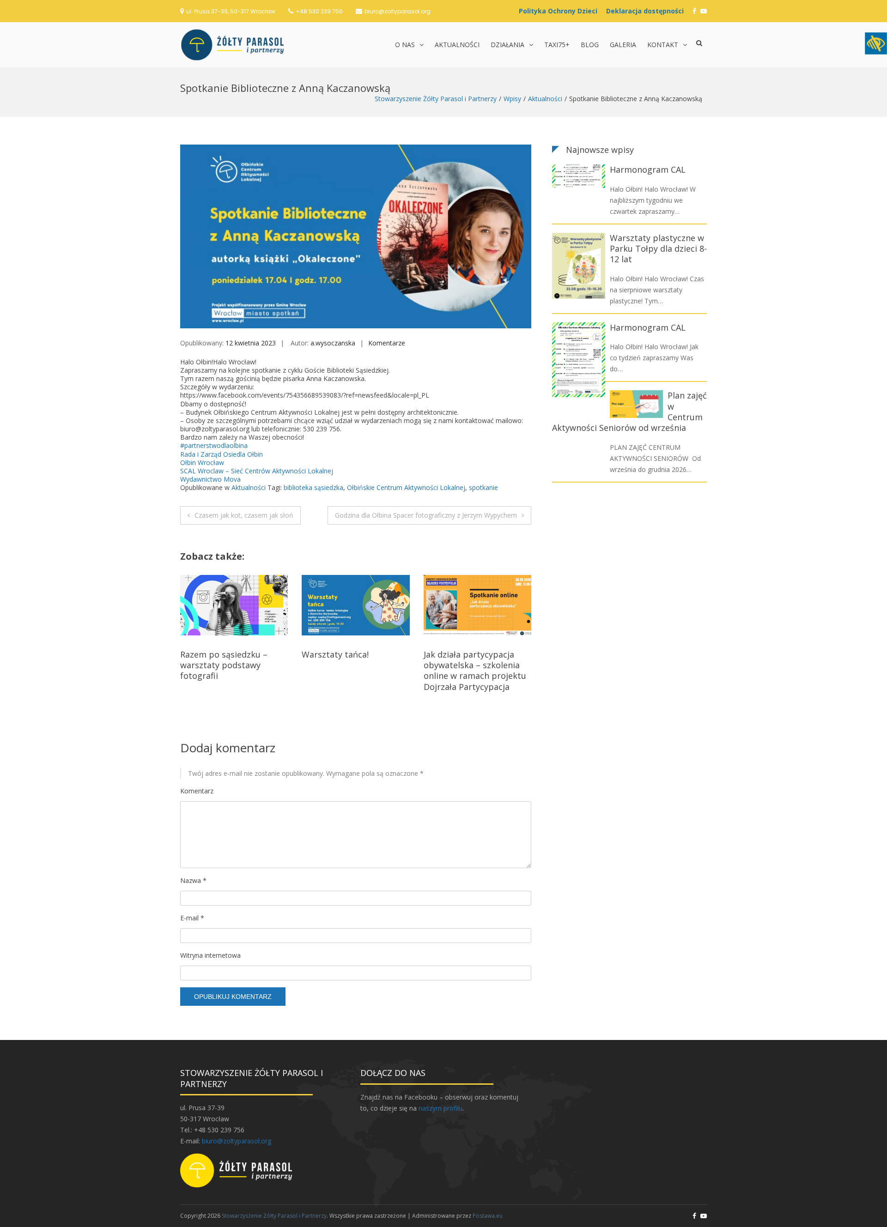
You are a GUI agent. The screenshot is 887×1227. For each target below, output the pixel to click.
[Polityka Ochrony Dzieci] (560, 10)
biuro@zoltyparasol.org (398, 11)
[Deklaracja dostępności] (647, 10)
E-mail (192, 917)
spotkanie (483, 487)
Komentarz (196, 790)
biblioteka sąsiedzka (313, 487)
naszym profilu (440, 1108)
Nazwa (193, 880)
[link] (221, 454)
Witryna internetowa (210, 955)
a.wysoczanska (332, 342)
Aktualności (457, 44)
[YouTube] (703, 10)
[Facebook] (694, 10)
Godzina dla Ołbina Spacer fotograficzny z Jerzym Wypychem (426, 515)
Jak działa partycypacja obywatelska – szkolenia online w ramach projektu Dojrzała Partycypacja (353, 670)
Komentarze (386, 342)
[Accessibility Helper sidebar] (876, 43)
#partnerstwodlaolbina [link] (214, 445)
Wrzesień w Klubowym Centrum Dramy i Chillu (470, 660)
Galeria (623, 44)
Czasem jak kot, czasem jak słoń (243, 515)
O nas (405, 44)
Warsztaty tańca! (213, 654)
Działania (507, 44)
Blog (590, 44)
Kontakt (662, 44)
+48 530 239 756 (319, 11)
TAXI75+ (557, 44)
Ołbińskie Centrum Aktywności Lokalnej (406, 487)
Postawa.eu (488, 1216)
